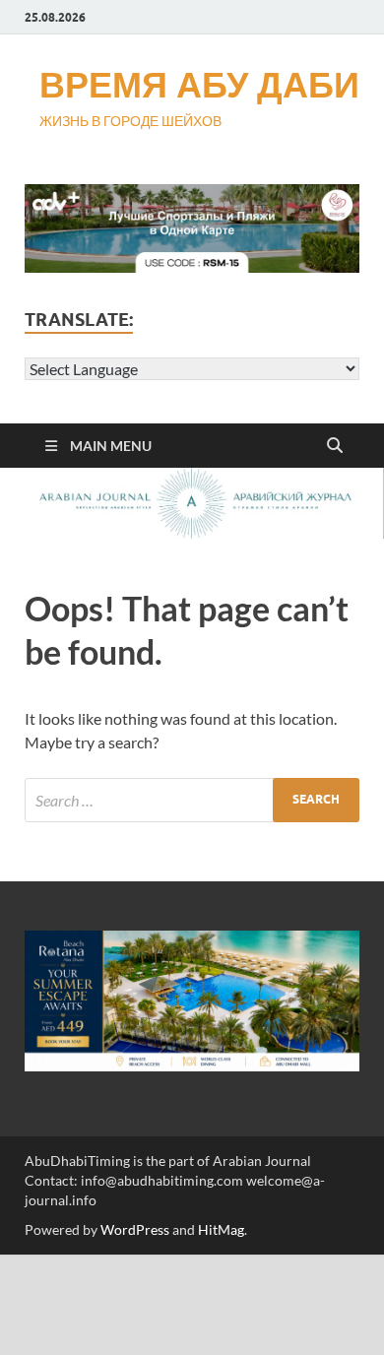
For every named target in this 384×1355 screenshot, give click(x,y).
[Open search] (335, 446)
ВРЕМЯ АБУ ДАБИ (199, 84)
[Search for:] (192, 800)
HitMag (221, 1229)
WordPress (134, 1229)
